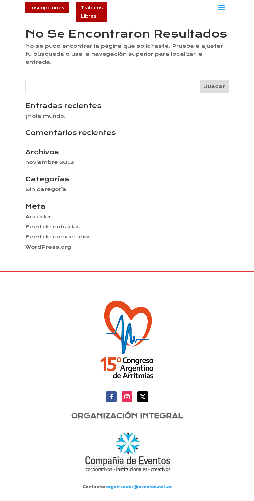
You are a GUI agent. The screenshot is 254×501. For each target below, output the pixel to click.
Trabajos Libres (92, 11)
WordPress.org (48, 247)
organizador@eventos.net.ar (139, 487)
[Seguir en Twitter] (142, 396)
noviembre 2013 (49, 162)
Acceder (38, 217)
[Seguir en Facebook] (111, 396)
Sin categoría (45, 189)
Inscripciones (47, 7)
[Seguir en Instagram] (127, 396)
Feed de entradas (53, 227)
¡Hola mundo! (45, 116)
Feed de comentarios (58, 237)
